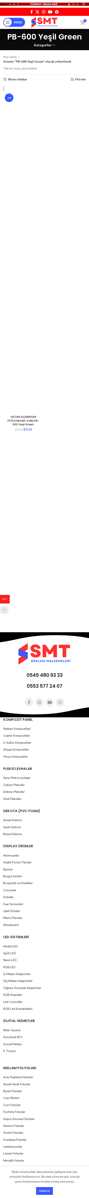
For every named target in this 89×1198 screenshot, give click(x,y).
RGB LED (9, 967)
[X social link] (37, 12)
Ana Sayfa (10, 57)
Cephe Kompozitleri (16, 735)
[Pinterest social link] (57, 12)
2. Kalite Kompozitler (17, 742)
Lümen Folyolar (13, 1153)
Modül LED (10, 946)
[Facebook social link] (31, 12)
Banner (8, 869)
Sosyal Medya (12, 1044)
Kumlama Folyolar (15, 1139)
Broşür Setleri (12, 876)
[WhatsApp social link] (60, 702)
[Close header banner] (83, 4)
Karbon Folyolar (13, 1125)
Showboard (11, 925)
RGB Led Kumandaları (17, 1008)
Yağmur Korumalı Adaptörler (22, 988)
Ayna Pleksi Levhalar (16, 778)
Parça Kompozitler (15, 756)
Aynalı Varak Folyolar (16, 1084)
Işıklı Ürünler (11, 911)
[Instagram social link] (44, 12)
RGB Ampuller (12, 994)
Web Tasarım (12, 1030)
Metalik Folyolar (13, 1160)
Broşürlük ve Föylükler (18, 883)
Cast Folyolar (12, 1105)
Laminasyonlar (12, 1146)
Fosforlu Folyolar (14, 1112)
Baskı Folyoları (12, 1091)
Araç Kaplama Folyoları (18, 1077)
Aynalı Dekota (12, 820)
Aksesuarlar (11, 855)
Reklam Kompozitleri (17, 728)
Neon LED (10, 960)
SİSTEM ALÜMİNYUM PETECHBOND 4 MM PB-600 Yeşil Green (23, 420)
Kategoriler (43, 45)
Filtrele (80, 79)
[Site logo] (44, 22)
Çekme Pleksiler (14, 785)
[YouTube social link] (50, 12)
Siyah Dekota (12, 827)
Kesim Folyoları (13, 1132)
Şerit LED (9, 953)
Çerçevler (9, 890)
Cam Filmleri (11, 1098)
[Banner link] (44, 4)
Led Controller (13, 1002)
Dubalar (8, 897)
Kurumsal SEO (13, 1037)
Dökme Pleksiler (14, 791)
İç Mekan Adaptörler (17, 974)
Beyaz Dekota (12, 834)
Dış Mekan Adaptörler (18, 981)
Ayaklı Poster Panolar (17, 862)
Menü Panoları (12, 918)
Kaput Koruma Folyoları (19, 1119)
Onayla (44, 1190)
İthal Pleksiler (12, 799)
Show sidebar (17, 79)
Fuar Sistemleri (13, 904)
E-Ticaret (9, 1051)
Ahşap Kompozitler (16, 749)
